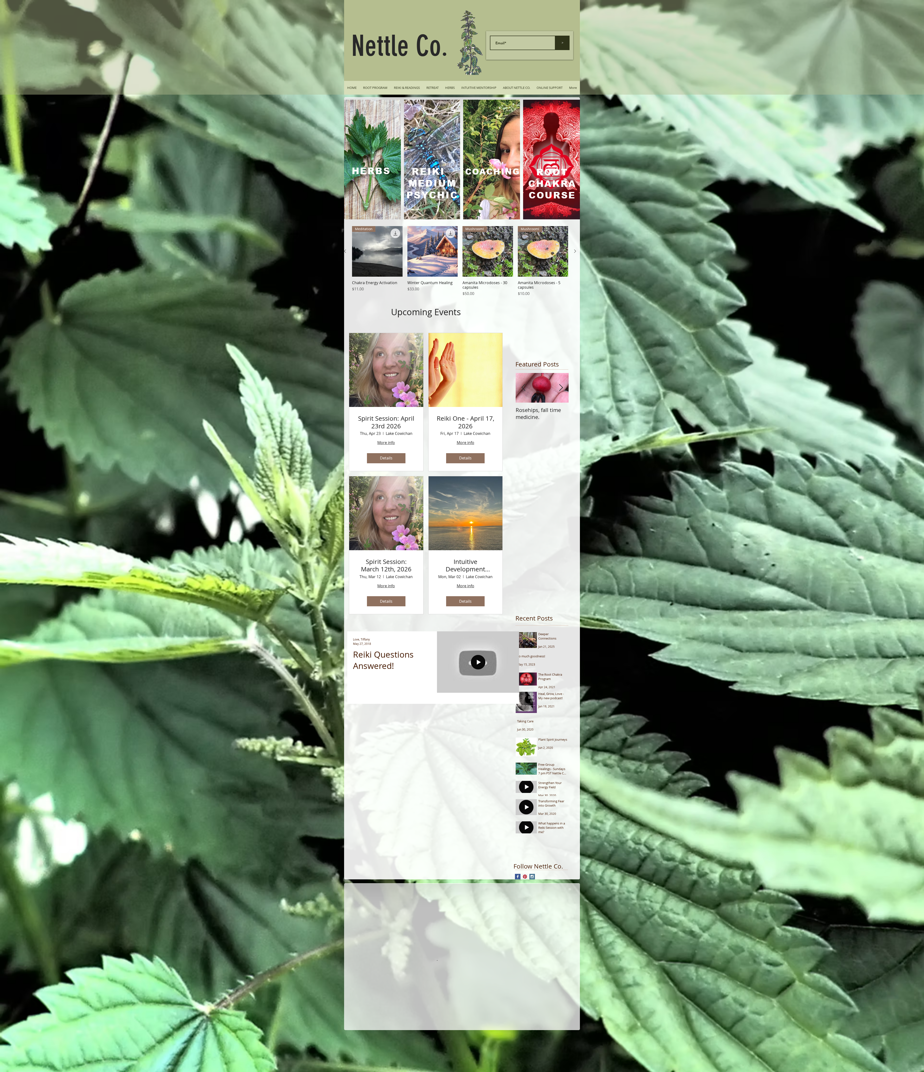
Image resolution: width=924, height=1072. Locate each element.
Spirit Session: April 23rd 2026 (386, 422)
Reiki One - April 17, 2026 (465, 422)
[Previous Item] (523, 388)
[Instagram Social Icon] (532, 876)
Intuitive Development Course (465, 565)
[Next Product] (575, 251)
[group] (460, 261)
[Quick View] (432, 251)
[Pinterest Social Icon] (525, 876)
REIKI (428, 172)
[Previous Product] (345, 251)
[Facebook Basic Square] (517, 876)
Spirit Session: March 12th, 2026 (386, 565)
